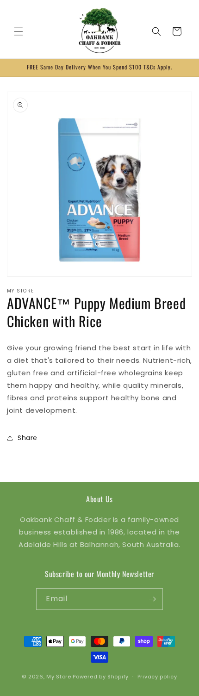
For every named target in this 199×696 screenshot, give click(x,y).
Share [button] (27, 437)
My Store (58, 676)
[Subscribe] (152, 599)
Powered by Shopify (101, 676)
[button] (18, 31)
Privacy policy (157, 676)
